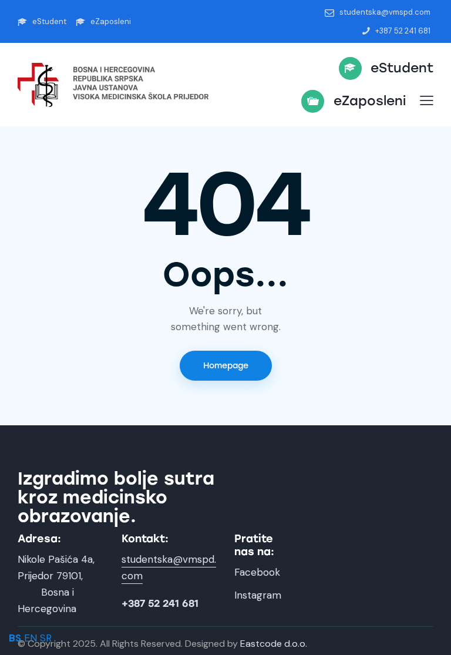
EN (30, 638)
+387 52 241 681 (160, 604)
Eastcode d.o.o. (273, 643)
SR (46, 638)
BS (15, 638)
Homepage (225, 366)
